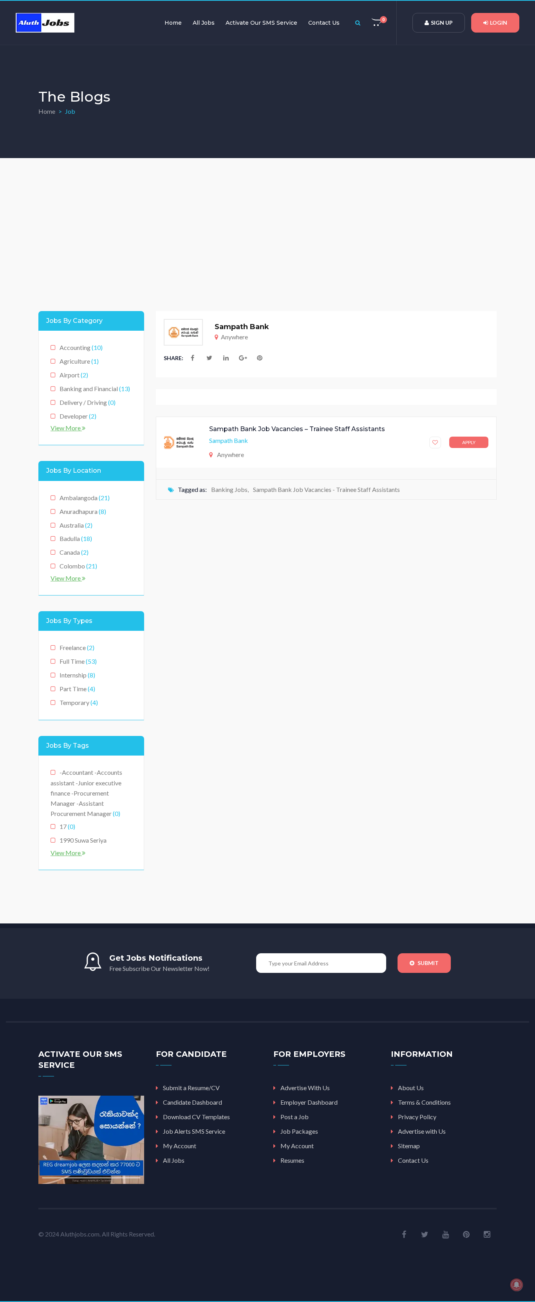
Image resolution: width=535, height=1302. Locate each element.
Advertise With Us (305, 1087)
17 (67, 826)
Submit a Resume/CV (191, 1087)
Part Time (77, 688)
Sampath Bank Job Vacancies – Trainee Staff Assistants (297, 429)
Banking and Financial (95, 388)
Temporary (79, 702)
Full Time (78, 661)
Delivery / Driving (88, 402)
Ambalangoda (85, 497)
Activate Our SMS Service (261, 22)
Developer (78, 416)
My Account (179, 1145)
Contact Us (324, 22)
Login (498, 22)
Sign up (442, 22)
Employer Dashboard (309, 1102)
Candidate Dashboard (192, 1102)
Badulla (76, 538)
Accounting (81, 347)
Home (173, 22)
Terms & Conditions (424, 1102)
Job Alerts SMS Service (194, 1131)
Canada (74, 552)
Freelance (77, 647)
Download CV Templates (196, 1116)
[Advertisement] (267, 229)
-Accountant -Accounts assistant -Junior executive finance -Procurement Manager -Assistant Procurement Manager (86, 792)
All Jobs (204, 22)
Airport (74, 375)
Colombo (78, 566)
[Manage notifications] (516, 1284)
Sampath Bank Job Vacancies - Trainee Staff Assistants (326, 489)
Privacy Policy (417, 1116)
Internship (77, 675)
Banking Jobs (229, 489)
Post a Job (294, 1116)
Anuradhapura (83, 511)
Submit (427, 963)
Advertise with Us (422, 1131)
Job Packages (299, 1131)
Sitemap (409, 1145)
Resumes (292, 1160)
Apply (468, 442)
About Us (411, 1087)
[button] (377, 23)
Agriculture (79, 361)
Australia (76, 525)
